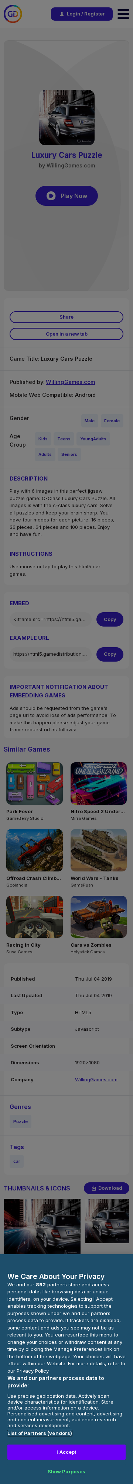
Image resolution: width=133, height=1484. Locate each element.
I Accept (66, 1452)
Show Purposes (67, 1471)
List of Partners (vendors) (39, 1433)
